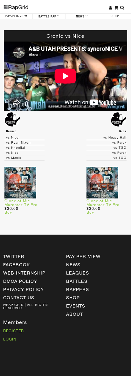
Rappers (77, 289)
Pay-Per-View (16, 16)
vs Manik (13, 157)
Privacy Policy (23, 289)
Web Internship (24, 273)
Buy (8, 212)
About (74, 314)
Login (10, 338)
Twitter (13, 256)
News (81, 16)
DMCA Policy (20, 281)
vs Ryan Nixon (18, 142)
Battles (76, 281)
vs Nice (12, 137)
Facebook (16, 264)
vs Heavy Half (115, 137)
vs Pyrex (119, 142)
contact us (18, 297)
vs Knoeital (15, 147)
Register (13, 330)
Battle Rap (47, 16)
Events (75, 305)
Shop (115, 16)
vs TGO (120, 147)
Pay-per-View (83, 256)
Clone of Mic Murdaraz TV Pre (20, 202)
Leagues (77, 273)
